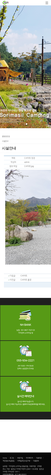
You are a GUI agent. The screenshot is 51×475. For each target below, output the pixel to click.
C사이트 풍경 (26, 280)
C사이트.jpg (29, 166)
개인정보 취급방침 (8, 461)
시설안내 (5, 141)
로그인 (12, 458)
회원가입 (20, 458)
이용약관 (39, 458)
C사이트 (24, 276)
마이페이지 (29, 458)
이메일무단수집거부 (23, 461)
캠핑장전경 (6, 136)
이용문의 (36, 461)
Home (5, 458)
